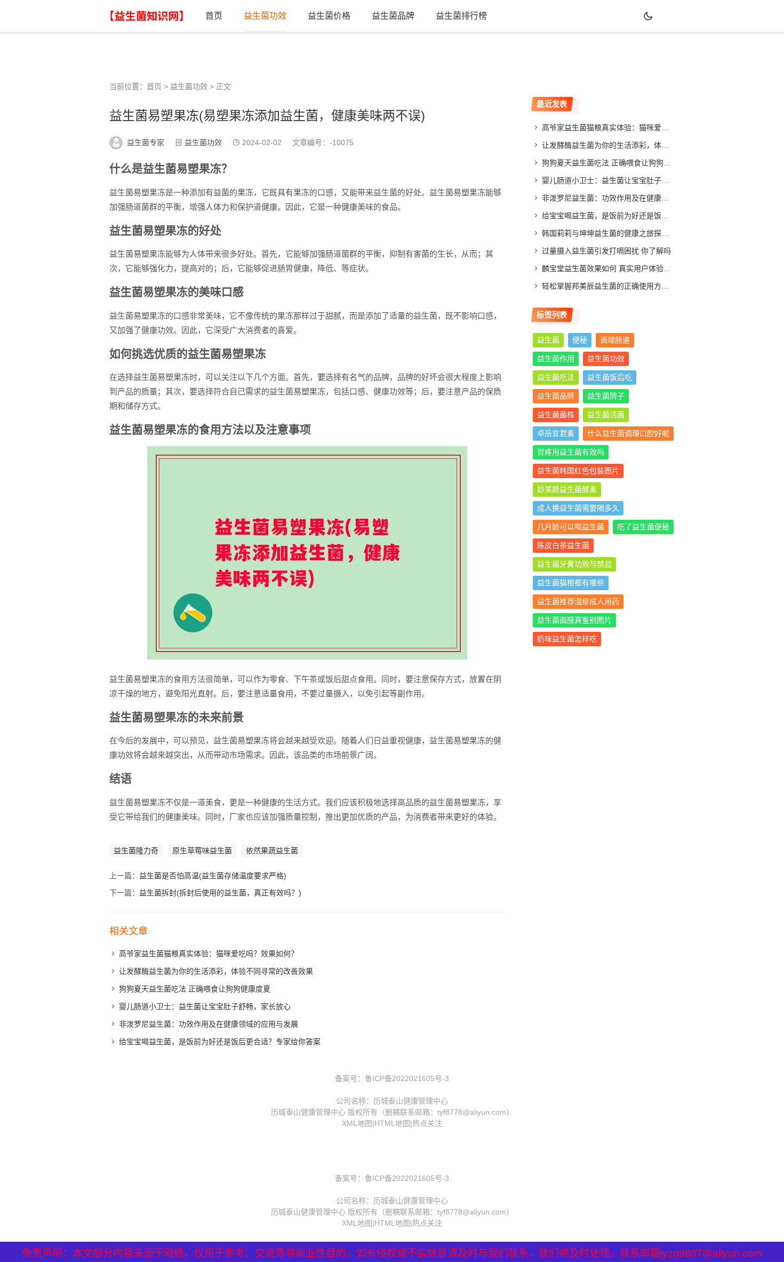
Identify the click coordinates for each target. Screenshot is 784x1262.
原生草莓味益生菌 (202, 850)
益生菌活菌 (606, 414)
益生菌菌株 (555, 414)
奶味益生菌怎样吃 (567, 638)
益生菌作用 (555, 358)
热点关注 (427, 1123)
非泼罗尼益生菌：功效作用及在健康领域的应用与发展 (208, 1024)
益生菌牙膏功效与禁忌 (574, 564)
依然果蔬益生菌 (272, 850)
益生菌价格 (329, 15)
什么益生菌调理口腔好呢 (628, 433)
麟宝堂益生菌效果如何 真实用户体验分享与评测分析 (629, 268)
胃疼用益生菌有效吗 (570, 452)
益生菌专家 (145, 142)
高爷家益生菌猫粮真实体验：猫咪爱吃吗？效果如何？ (208, 953)
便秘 (579, 340)
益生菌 (548, 340)
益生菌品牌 (393, 15)
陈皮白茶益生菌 (563, 545)
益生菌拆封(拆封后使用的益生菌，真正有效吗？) (220, 892)
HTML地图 (392, 1123)
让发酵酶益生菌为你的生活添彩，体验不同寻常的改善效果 (216, 971)
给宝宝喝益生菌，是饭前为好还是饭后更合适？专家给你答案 (220, 1041)
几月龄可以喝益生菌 (570, 526)
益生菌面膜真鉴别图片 (574, 620)
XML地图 (357, 1123)
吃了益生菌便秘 (643, 526)
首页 (213, 15)
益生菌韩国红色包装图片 (578, 470)
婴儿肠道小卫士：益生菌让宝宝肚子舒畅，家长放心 (205, 1006)
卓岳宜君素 (555, 433)
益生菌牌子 (606, 396)
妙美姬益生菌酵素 (567, 489)
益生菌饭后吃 (609, 377)
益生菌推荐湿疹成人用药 (578, 601)
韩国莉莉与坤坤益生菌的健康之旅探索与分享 (616, 233)
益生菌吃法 (555, 377)
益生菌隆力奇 (136, 850)
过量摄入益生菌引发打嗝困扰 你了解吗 (606, 251)
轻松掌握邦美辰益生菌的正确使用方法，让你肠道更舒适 (635, 286)
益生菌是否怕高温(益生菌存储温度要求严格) (212, 875)
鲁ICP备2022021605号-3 (407, 1078)
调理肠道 (615, 340)
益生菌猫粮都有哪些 (570, 582)
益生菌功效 (265, 15)
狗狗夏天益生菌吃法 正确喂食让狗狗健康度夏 (194, 989)
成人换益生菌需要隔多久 (578, 508)
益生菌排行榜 (461, 15)
